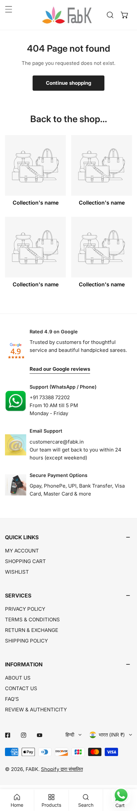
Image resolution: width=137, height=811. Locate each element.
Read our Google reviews (60, 369)
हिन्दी (70, 735)
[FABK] (67, 15)
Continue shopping (68, 83)
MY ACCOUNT (22, 551)
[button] (124, 15)
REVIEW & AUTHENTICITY (36, 709)
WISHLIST (17, 572)
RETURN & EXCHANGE (31, 630)
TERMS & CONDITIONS (32, 619)
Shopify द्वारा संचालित (62, 769)
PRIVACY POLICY (25, 609)
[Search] (110, 15)
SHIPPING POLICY (26, 641)
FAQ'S (12, 699)
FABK (32, 769)
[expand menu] (8, 9)
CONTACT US (21, 688)
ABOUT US (18, 678)
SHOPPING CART (25, 561)
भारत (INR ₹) (112, 735)
